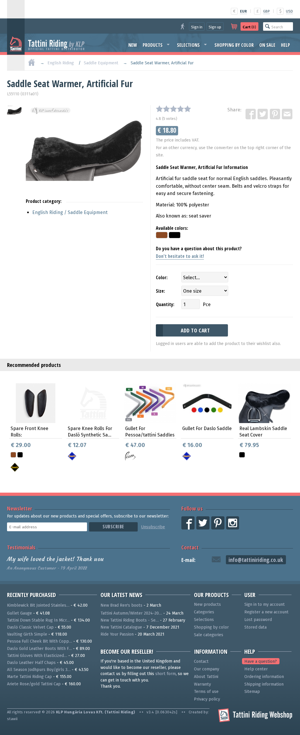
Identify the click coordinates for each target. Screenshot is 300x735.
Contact (190, 547)
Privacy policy (207, 699)
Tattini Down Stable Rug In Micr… (38, 620)
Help (285, 45)
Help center (256, 669)
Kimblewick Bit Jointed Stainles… (38, 605)
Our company (206, 669)
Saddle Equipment (101, 63)
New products (207, 604)
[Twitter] (263, 114)
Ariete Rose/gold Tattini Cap (34, 683)
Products (153, 45)
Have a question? (260, 661)
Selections (188, 45)
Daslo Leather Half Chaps (31, 662)
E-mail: (188, 560)
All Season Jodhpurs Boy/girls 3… (39, 669)
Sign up (215, 27)
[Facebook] (251, 114)
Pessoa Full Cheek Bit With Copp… (39, 641)
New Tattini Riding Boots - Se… (129, 620)
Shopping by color (234, 45)
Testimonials (21, 547)
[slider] (173, 108)
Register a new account (266, 612)
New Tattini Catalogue (121, 627)
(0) (249, 27)
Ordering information (264, 676)
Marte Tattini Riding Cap (29, 676)
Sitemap (252, 691)
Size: (160, 291)
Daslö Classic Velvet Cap (30, 627)
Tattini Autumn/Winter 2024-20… (131, 613)
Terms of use (206, 691)
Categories (204, 612)
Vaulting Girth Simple (27, 634)
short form (165, 673)
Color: (162, 277)
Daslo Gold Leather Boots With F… (39, 648)
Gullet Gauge (19, 613)
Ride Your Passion (117, 634)
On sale (267, 45)
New (132, 45)
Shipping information (264, 684)
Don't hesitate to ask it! (180, 256)
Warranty (202, 684)
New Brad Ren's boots (121, 605)
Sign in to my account (264, 604)
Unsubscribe (153, 526)
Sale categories (208, 634)
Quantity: (165, 304)
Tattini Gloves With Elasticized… (37, 655)
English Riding (60, 63)
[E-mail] (287, 114)
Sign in (196, 27)
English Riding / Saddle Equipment (70, 212)
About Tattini (206, 676)
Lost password (258, 619)
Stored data (255, 627)
